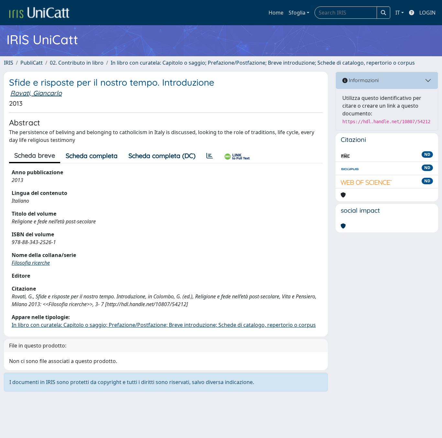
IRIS (8, 62)
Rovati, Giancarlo (36, 93)
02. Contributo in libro (77, 62)
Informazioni (363, 80)
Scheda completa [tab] (91, 156)
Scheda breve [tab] (34, 155)
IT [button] (397, 12)
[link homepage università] (39, 12)
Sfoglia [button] (297, 12)
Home (276, 12)
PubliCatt (31, 62)
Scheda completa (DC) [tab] (161, 156)
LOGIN (427, 12)
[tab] (209, 156)
